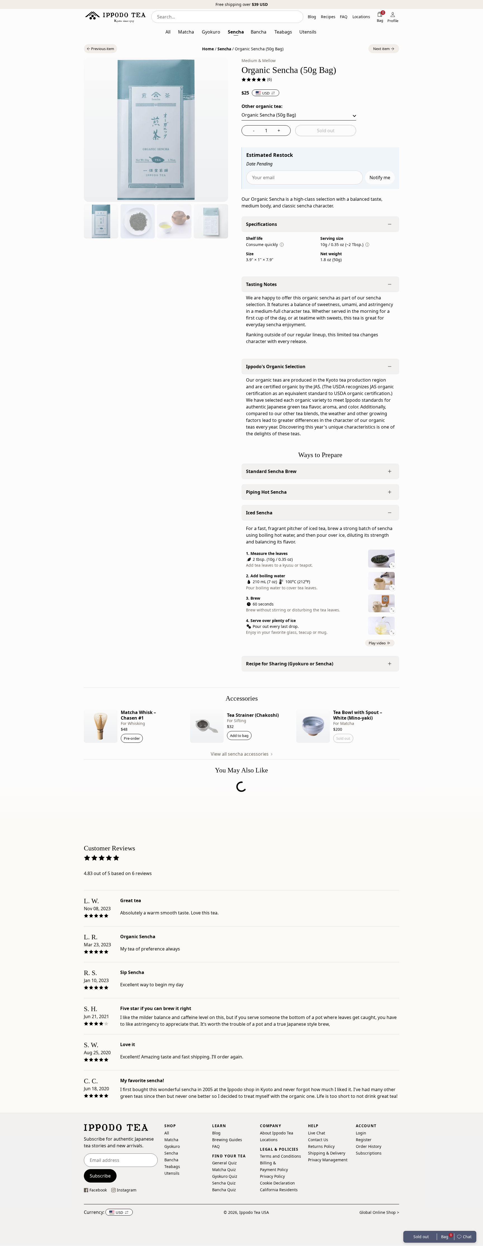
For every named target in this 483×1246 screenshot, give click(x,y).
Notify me (380, 177)
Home (208, 48)
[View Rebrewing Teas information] (367, 244)
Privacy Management (327, 1159)
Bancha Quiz (224, 1190)
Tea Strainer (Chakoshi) (253, 715)
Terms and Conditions (280, 1156)
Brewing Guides (227, 1139)
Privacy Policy (272, 1176)
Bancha (171, 1159)
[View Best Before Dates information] (281, 244)
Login (361, 1133)
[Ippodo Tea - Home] (115, 17)
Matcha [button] (186, 32)
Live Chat (316, 1133)
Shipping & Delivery (326, 1153)
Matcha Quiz (224, 1169)
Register (363, 1139)
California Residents (279, 1190)
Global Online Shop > (379, 1212)
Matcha (171, 1139)
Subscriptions (369, 1153)
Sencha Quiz (224, 1183)
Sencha (224, 48)
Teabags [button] (283, 32)
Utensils (171, 1173)
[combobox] (227, 17)
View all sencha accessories (240, 754)
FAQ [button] (343, 16)
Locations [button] (361, 16)
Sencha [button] (236, 32)
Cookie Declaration (277, 1183)
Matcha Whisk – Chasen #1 (138, 715)
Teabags (172, 1166)
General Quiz (224, 1163)
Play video (377, 643)
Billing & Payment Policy (274, 1166)
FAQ (216, 1146)
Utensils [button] (307, 32)
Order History (368, 1146)
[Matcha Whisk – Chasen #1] (100, 726)
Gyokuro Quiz (224, 1176)
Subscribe (100, 1176)
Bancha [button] (258, 32)
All (166, 1133)
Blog (216, 1133)
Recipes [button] (328, 16)
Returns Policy (321, 1146)
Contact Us (318, 1139)
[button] (100, 48)
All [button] (168, 32)
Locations (269, 1139)
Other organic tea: (262, 106)
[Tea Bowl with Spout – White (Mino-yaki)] (313, 726)
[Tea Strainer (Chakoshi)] (207, 726)
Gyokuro (172, 1146)
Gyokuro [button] (211, 32)
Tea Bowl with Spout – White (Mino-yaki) (357, 715)
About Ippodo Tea (276, 1133)
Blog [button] (312, 16)
